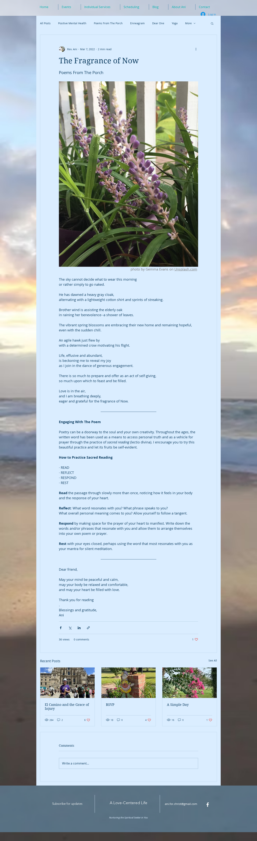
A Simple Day (178, 705)
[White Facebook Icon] (208, 805)
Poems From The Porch (108, 23)
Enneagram (137, 23)
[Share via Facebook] (60, 628)
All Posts (45, 23)
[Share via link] (88, 628)
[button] (212, 23)
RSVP (110, 705)
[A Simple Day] (189, 682)
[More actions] (196, 49)
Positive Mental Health (72, 23)
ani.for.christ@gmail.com (181, 804)
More (188, 23)
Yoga (175, 23)
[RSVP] (128, 682)
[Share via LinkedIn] (79, 628)
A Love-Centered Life (128, 802)
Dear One (158, 23)
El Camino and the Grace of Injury (67, 707)
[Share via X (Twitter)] (70, 628)
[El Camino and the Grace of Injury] (67, 682)
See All (212, 660)
